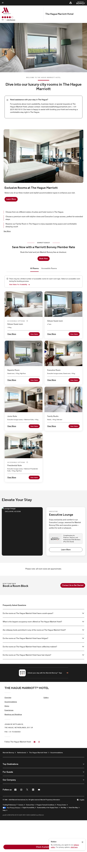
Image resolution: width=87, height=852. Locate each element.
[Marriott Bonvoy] (79, 2)
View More (11, 334)
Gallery (46, 697)
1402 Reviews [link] (10, 20)
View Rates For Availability (18, 284)
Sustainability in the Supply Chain (47, 807)
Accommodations (11, 702)
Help (4, 810)
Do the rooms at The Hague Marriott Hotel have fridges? (25, 638)
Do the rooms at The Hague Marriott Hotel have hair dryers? (27, 655)
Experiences (9, 710)
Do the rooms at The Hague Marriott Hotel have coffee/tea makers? (30, 647)
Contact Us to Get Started (72, 585)
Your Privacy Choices (13, 807)
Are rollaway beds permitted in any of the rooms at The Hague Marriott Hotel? (34, 630)
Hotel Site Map (73, 807)
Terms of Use (30, 805)
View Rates (34, 334)
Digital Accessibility (28, 807)
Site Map (63, 807)
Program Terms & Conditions (45, 805)
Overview (8, 697)
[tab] (34, 268)
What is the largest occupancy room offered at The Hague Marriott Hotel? (32, 622)
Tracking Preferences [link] (9, 805)
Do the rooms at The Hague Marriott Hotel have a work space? (28, 613)
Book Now (43, 258)
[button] (70, 3)
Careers (20, 805)
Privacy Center (61, 805)
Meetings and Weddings (13, 714)
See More (7, 231)
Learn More (11, 199)
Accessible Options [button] (16, 321)
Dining (7, 706)
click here (74, 847)
